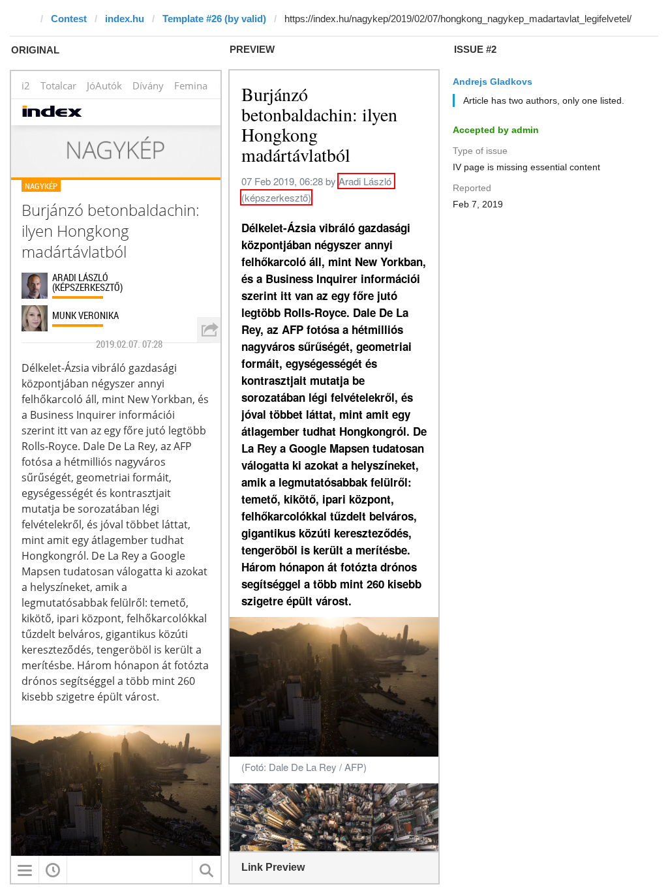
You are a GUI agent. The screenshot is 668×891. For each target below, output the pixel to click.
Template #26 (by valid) (214, 18)
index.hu (124, 18)
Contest (69, 18)
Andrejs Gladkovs (492, 81)
